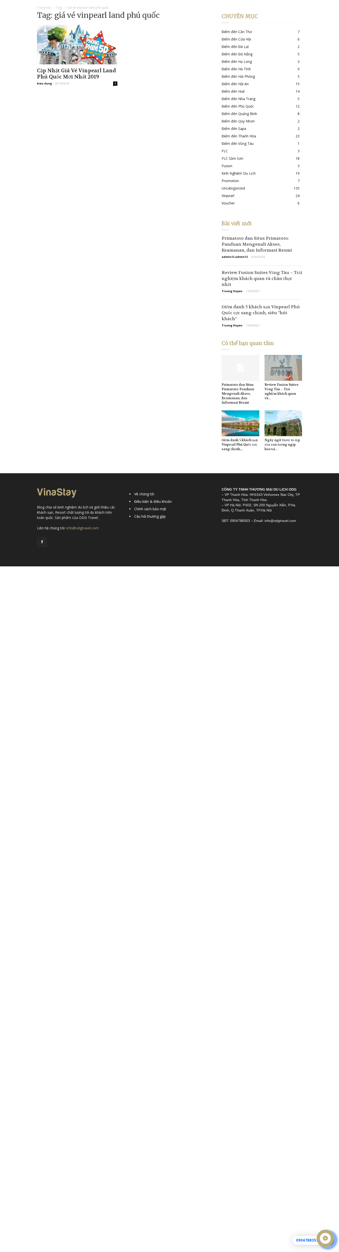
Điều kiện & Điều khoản (153, 501)
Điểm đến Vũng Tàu (238, 143)
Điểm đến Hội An (235, 83)
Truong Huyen (232, 291)
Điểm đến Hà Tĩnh (236, 69)
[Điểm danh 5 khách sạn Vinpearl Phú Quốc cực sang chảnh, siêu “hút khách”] (240, 423)
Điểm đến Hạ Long (237, 61)
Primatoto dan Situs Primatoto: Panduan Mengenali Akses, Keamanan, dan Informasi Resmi (257, 244)
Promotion (230, 180)
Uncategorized (233, 188)
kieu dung (44, 83)
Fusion (227, 165)
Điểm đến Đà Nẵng (237, 54)
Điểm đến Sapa (234, 128)
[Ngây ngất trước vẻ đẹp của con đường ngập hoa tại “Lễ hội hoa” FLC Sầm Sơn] (283, 423)
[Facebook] (42, 542)
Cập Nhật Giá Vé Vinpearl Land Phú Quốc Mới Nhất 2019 (76, 73)
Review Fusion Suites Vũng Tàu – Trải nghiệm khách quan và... (282, 391)
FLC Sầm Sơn (232, 158)
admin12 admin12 (235, 257)
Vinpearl (228, 195)
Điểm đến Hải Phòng (238, 76)
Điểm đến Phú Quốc (238, 106)
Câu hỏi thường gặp (150, 516)
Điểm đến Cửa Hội (236, 39)
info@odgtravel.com (82, 528)
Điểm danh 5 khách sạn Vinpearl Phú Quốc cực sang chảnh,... (240, 444)
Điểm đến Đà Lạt (235, 46)
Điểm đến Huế (233, 91)
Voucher (228, 203)
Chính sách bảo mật (150, 509)
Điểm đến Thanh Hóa (239, 136)
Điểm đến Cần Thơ (237, 31)
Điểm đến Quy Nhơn (238, 121)
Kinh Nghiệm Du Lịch (239, 173)
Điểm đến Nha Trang (238, 98)
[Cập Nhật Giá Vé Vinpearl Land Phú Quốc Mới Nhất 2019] (77, 44)
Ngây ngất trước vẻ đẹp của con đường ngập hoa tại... (282, 444)
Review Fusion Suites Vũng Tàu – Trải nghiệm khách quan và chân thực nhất (262, 278)
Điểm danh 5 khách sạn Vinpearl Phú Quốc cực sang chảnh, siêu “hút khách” (261, 312)
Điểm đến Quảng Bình (239, 113)
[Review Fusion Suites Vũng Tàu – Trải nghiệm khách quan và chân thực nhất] (283, 368)
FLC (225, 151)
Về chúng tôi (144, 494)
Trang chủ (44, 7)
